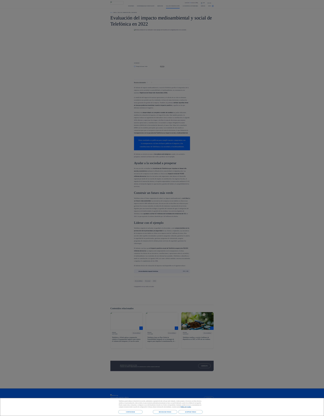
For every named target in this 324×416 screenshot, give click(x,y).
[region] (162, 407)
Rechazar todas (165, 412)
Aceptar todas (190, 412)
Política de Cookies (186, 407)
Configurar (130, 412)
